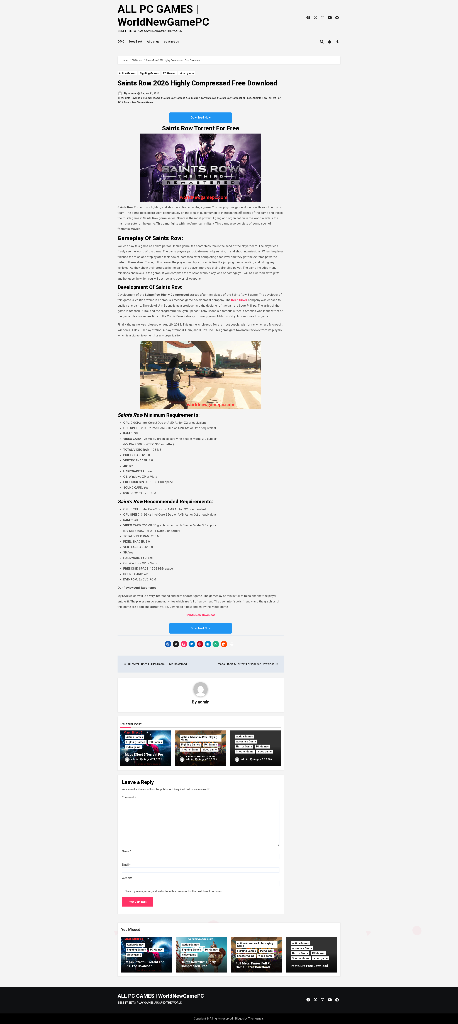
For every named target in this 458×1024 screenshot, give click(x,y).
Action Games (127, 73)
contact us (171, 41)
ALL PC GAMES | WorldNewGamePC (163, 15)
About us (153, 41)
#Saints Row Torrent (173, 98)
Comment (129, 797)
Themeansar (256, 1018)
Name (126, 851)
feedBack (136, 41)
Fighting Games (149, 73)
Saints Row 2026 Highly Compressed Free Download (197, 83)
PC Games (169, 73)
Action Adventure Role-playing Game (199, 738)
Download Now (201, 117)
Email (126, 864)
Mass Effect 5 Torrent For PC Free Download (144, 756)
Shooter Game (189, 749)
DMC (121, 41)
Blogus (239, 1018)
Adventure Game (246, 741)
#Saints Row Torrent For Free (234, 98)
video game (187, 73)
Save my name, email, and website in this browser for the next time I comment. (174, 891)
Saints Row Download (201, 615)
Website (127, 878)
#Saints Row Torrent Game (137, 102)
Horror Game (244, 746)
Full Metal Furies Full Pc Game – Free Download (253, 965)
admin (132, 93)
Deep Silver (239, 300)
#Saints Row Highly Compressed (140, 98)
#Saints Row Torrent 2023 (201, 98)
